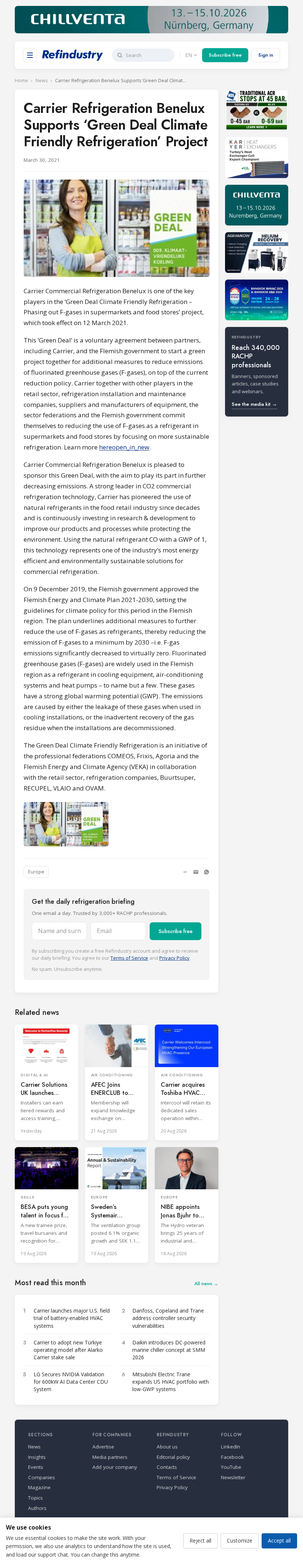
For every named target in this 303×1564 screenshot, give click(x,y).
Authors (37, 1508)
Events (35, 1467)
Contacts (167, 1467)
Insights (37, 1457)
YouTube (231, 1467)
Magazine (39, 1487)
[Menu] (30, 55)
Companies (41, 1477)
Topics (35, 1497)
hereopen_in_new (124, 447)
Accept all (279, 1540)
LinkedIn (230, 1446)
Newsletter (233, 1477)
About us (167, 1446)
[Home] (72, 55)
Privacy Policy (174, 958)
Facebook (232, 1457)
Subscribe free (225, 55)
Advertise (103, 1446)
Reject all (200, 1540)
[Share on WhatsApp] (207, 872)
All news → (206, 1283)
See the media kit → (254, 404)
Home (21, 80)
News (41, 80)
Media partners (109, 1457)
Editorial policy (173, 1457)
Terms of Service (129, 958)
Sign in (265, 55)
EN (188, 55)
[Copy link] (185, 872)
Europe (36, 872)
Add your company (114, 1467)
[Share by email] (196, 872)
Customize (239, 1540)
